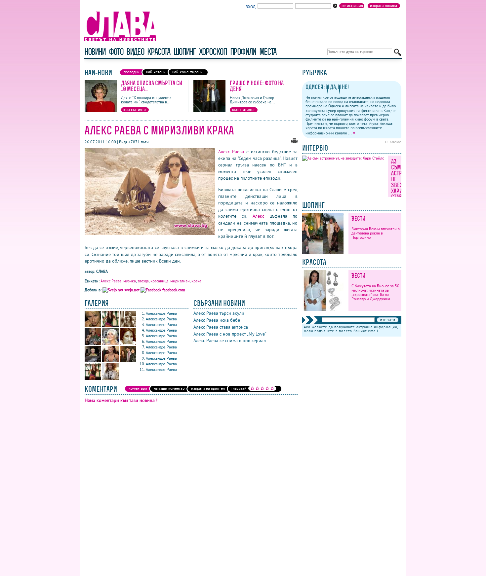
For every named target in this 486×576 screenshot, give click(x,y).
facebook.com (173, 289)
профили (243, 51)
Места (267, 51)
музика (129, 280)
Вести (358, 218)
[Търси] (397, 52)
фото (116, 51)
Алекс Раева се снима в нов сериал (229, 340)
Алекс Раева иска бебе (216, 320)
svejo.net (132, 289)
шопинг (185, 51)
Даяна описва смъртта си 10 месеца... (151, 86)
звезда (143, 280)
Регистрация (352, 5)
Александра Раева (161, 313)
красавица (159, 280)
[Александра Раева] (93, 325)
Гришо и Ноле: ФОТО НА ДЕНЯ (257, 86)
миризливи (180, 280)
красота (158, 51)
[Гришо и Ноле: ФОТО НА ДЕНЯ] (209, 110)
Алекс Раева (231, 152)
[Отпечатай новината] (294, 141)
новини (94, 51)
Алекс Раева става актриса (220, 327)
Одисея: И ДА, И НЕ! (327, 87)
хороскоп (213, 51)
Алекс (258, 216)
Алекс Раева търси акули (218, 313)
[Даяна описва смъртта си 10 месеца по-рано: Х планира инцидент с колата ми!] (101, 110)
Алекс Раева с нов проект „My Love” (229, 334)
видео (135, 51)
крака (196, 280)
